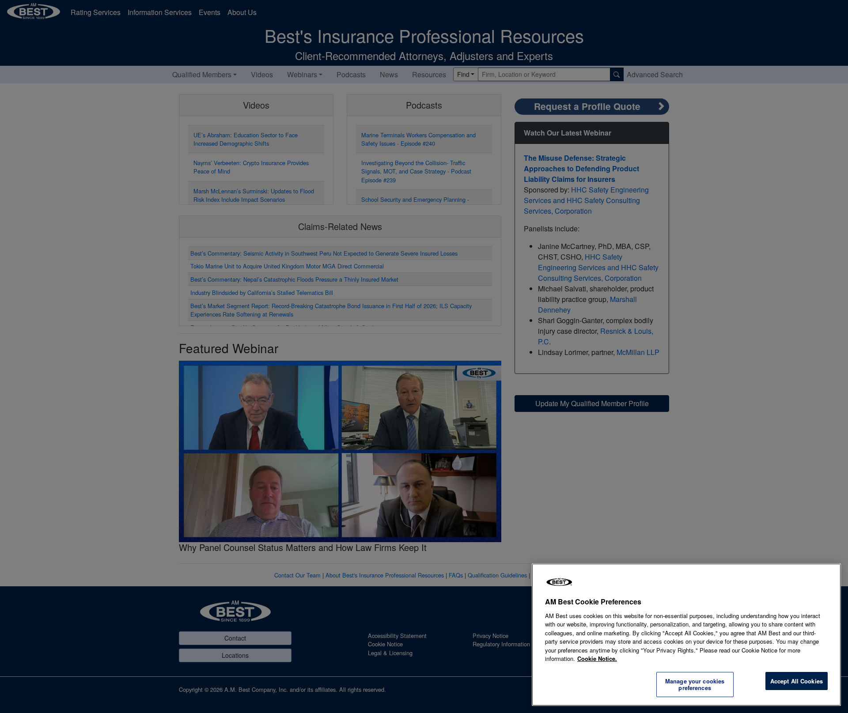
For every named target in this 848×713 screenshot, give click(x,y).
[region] (686, 634)
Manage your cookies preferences (694, 684)
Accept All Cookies (796, 681)
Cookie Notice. (597, 658)
